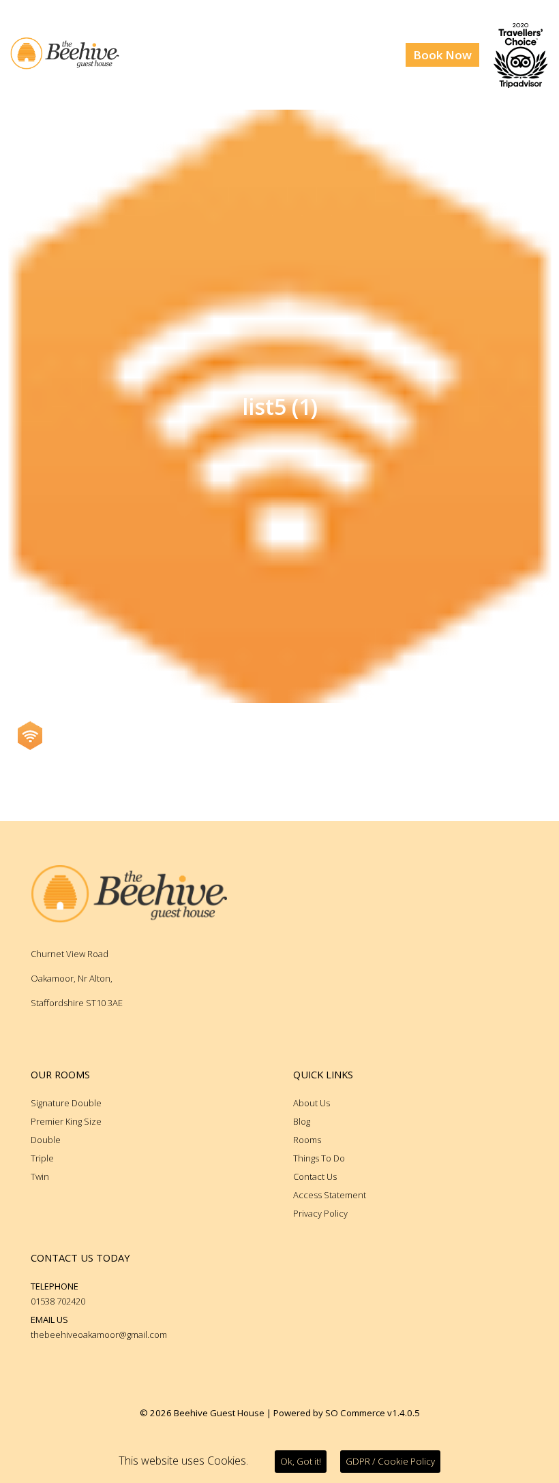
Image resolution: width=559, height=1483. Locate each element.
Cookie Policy (390, 1461)
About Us (311, 1103)
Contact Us (315, 1176)
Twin (40, 1176)
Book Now (442, 55)
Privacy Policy (320, 1213)
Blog (301, 1121)
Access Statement (329, 1195)
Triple (42, 1158)
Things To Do (319, 1158)
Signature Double (66, 1103)
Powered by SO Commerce (329, 1413)
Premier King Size (66, 1121)
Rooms (307, 1140)
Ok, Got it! (300, 1461)
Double (46, 1140)
